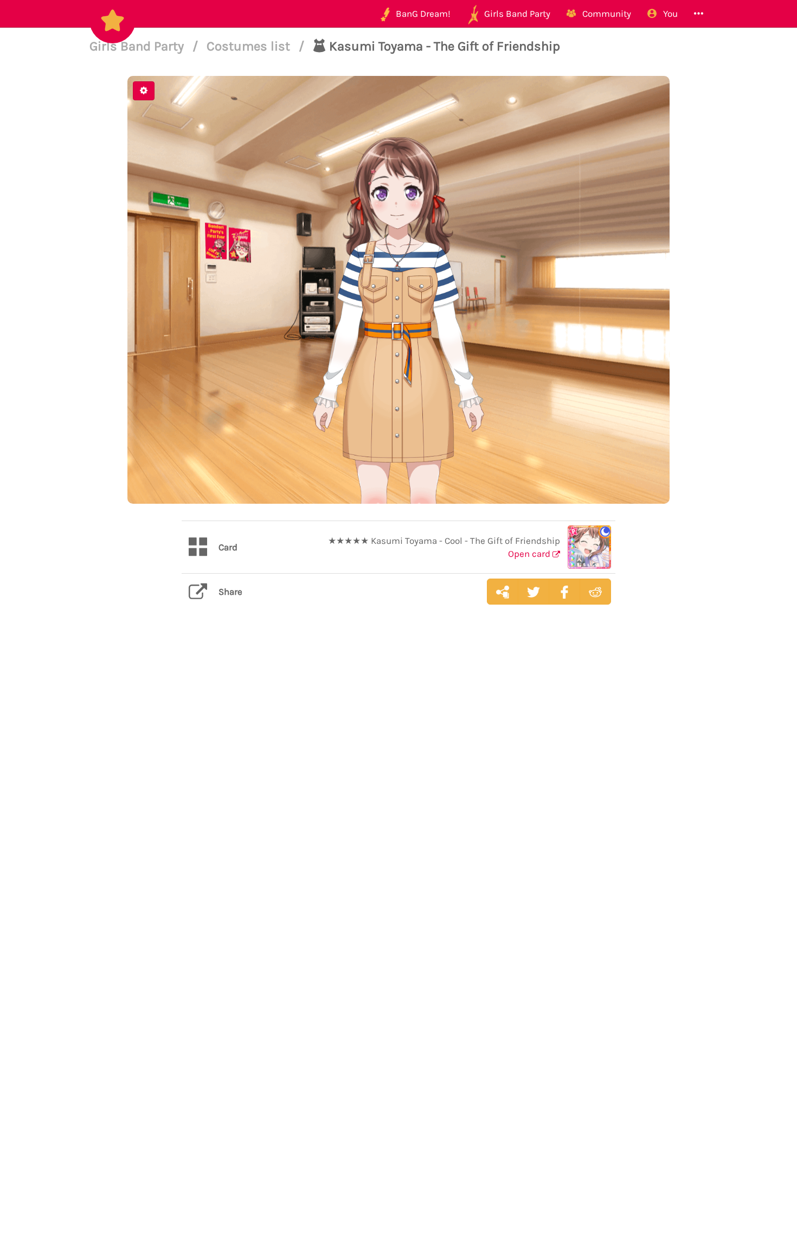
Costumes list (250, 46)
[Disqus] (398, 784)
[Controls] (144, 90)
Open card (530, 553)
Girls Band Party (138, 46)
